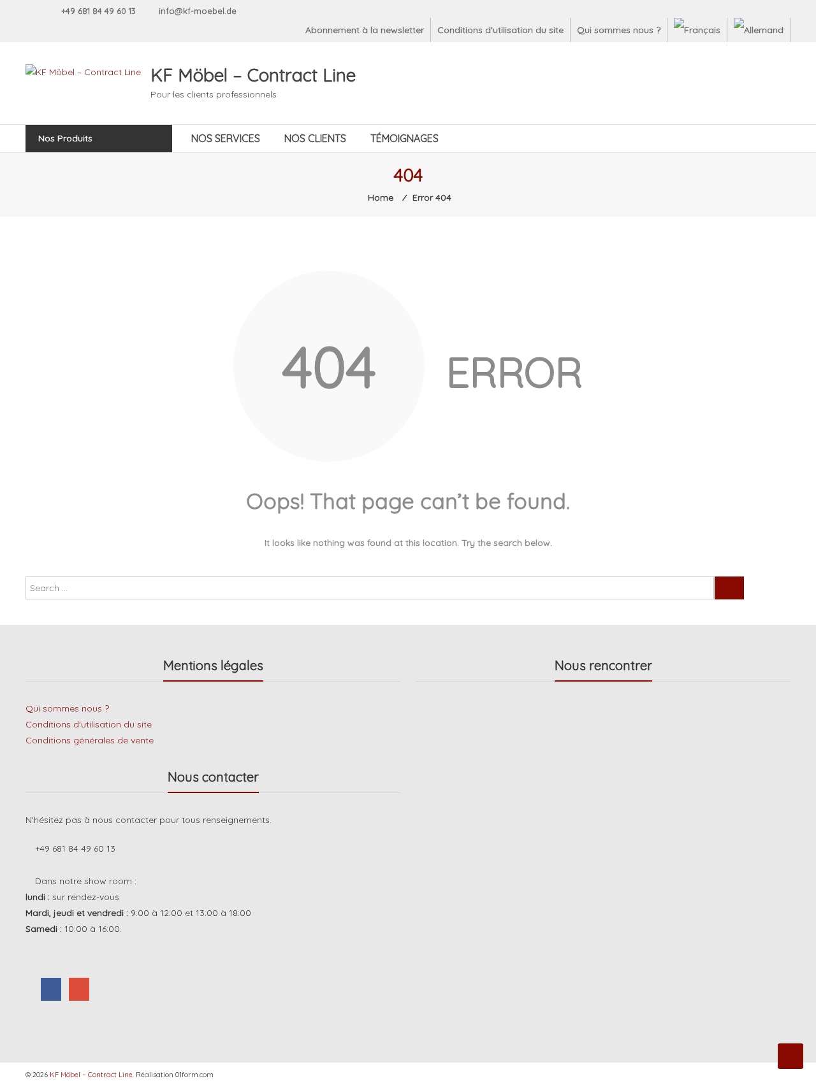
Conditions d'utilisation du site (89, 724)
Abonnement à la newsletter (364, 30)
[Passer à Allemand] (758, 30)
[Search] (729, 587)
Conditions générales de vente (90, 740)
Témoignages (404, 138)
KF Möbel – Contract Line (253, 75)
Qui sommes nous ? (618, 30)
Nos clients (315, 138)
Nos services (225, 138)
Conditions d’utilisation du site (500, 30)
